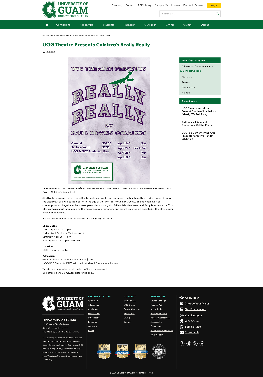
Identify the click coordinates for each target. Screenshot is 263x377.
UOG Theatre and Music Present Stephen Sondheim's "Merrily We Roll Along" (199, 111)
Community (188, 87)
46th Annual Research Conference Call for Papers (197, 123)
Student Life (94, 317)
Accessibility (156, 322)
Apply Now (93, 300)
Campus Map (162, 5)
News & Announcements (53, 35)
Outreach (150, 24)
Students (108, 24)
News (177, 5)
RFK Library (144, 5)
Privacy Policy (157, 335)
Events (187, 5)
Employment (156, 326)
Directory (117, 5)
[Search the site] (217, 13)
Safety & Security (132, 309)
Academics (86, 24)
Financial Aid (94, 313)
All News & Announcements (198, 66)
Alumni (187, 24)
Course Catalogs (158, 300)
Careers (199, 5)
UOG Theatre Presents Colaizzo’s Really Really (88, 35)
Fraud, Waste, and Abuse (162, 330)
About (205, 24)
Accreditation (157, 309)
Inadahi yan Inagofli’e (160, 317)
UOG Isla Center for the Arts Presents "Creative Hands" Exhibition (198, 135)
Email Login (129, 313)
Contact (130, 5)
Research (129, 24)
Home (47, 24)
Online (129, 305)
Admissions (63, 24)
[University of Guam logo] (65, 10)
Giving (170, 24)
